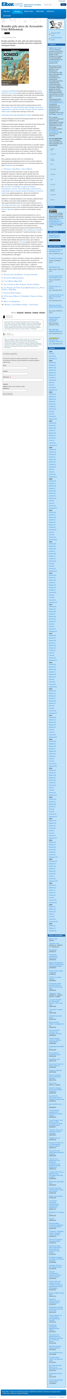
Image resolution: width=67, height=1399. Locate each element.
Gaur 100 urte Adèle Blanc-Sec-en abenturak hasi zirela (55, 1367)
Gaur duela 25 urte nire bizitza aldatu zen (56, 1064)
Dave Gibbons (27, 169)
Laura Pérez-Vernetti (18, 109)
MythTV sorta (53, 939)
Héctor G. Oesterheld (21, 296)
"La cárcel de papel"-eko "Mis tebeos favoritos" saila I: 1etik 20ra (56, 1002)
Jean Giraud (33, 304)
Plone (19, 1393)
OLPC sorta (52, 1083)
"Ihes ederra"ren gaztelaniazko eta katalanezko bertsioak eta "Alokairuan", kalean (56, 1338)
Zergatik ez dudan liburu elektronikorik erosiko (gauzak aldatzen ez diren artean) (55, 1249)
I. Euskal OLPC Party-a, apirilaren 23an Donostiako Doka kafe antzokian (56, 1174)
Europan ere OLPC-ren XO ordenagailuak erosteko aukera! (56, 1144)
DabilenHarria (57, 102)
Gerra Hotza (23, 242)
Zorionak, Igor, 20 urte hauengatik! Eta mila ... (56, 276)
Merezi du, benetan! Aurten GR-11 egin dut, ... (56, 306)
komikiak (35, 312)
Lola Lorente (39, 107)
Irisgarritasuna (52, 1397)
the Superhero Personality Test (54, 131)
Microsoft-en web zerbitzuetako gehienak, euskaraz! (56, 1152)
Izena (4, 365)
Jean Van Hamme (16, 274)
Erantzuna (6, 377)
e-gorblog (59, 114)
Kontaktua (61, 1397)
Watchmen (28, 312)
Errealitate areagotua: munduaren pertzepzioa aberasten (56, 1259)
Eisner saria (16, 205)
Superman (4, 191)
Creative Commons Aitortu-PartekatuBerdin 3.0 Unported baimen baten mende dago (56, 221)
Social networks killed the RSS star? (56, 1380)
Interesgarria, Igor (54, 267)
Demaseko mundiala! (55, 258)
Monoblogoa (53, 950)
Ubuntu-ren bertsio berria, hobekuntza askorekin (55, 1076)
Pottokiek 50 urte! (54, 1138)
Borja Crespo (5, 107)
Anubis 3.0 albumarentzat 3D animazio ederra (54, 1300)
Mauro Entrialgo (29, 107)
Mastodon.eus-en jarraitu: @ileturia (54, 236)
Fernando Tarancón (31, 109)
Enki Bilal (12, 289)
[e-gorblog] (56, 24)
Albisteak (40, 11)
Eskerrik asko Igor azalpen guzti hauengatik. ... (54, 319)
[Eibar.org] (12, 4)
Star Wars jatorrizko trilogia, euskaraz (55, 1347)
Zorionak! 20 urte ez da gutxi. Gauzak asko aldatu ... (56, 296)
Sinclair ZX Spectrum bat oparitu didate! (55, 1240)
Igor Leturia (52, 215)
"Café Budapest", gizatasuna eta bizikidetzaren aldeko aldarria (55, 1113)
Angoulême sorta (54, 1059)
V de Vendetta (15, 186)
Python (26, 1393)
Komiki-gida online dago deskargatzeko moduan (16, 115)
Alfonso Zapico (6, 111)
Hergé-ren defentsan (55, 1070)
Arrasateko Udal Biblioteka (9, 91)
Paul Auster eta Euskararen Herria (54, 1053)
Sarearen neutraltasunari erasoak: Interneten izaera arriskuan (55, 1274)
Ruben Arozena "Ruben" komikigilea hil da (56, 1023)
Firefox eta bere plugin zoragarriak (56, 971)
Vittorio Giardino (33, 284)
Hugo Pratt (18, 281)
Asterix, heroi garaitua (56, 1196)
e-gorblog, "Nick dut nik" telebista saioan (55, 1266)
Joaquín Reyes (6, 109)
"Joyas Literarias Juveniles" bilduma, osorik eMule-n (55, 1040)
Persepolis (20, 312)
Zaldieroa (41, 109)
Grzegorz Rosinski (31, 274)
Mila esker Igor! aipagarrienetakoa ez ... (56, 330)
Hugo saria (8, 205)
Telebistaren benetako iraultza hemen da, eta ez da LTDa (56, 1309)
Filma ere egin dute (7, 209)
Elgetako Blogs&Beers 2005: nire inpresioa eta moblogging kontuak (56, 964)
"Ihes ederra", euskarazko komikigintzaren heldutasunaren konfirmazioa (54, 1204)
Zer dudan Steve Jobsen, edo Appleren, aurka (56, 1359)
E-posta (5, 371)
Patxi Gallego (16, 293)
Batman (25, 189)
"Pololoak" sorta (54, 943)
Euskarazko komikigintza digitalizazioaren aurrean (54, 1327)
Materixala (28, 11)
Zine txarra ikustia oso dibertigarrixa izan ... (56, 250)
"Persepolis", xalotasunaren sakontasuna (53, 956)
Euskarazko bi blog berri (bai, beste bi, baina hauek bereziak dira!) (55, 986)
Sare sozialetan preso (56, 1352)
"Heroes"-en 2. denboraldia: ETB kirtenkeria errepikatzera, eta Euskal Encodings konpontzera (54, 1163)
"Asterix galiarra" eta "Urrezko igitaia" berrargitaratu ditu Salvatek (55, 1318)
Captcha (5, 384)
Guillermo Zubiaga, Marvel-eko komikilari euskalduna (55, 1089)
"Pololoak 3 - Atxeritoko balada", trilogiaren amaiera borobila (56, 1233)
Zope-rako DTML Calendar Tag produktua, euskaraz (55, 1032)
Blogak (17, 11)
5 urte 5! (51, 1218)
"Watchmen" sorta (54, 993)
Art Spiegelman (14, 301)
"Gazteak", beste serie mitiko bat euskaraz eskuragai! (56, 1131)
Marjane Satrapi (17, 278)
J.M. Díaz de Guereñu (17, 107)
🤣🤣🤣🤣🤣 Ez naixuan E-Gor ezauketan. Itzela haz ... (56, 339)
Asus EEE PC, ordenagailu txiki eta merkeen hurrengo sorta (56, 1097)
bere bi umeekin (54, 61)
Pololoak (42, 312)
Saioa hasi (62, 1)
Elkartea (50, 11)
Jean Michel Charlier (20, 304)
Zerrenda (7, 16)
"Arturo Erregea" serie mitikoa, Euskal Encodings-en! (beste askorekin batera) (56, 1122)
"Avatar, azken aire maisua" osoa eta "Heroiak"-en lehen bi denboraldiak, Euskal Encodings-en (55, 1285)
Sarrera (7, 11)
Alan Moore (16, 169)
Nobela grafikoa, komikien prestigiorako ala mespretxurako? (56, 1225)
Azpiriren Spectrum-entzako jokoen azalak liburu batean (56, 1189)
